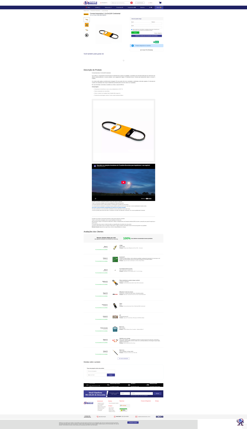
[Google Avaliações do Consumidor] (125, 405)
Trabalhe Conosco (101, 403)
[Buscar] (131, 3)
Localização (100, 410)
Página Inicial (86, 10)
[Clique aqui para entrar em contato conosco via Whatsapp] (240, 422)
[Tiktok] (162, 416)
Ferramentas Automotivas (95, 10)
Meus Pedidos (111, 407)
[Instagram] (157, 416)
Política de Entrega (101, 408)
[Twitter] (160, 416)
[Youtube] (159, 416)
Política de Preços (112, 411)
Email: (132, 25)
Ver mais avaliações (123, 358)
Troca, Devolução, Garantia (113, 403)
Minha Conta (111, 409)
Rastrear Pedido (112, 410)
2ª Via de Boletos (101, 404)
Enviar (111, 374)
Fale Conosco (100, 409)
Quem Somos (100, 405)
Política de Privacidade (80, 424)
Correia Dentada (105, 10)
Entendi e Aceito (133, 422)
